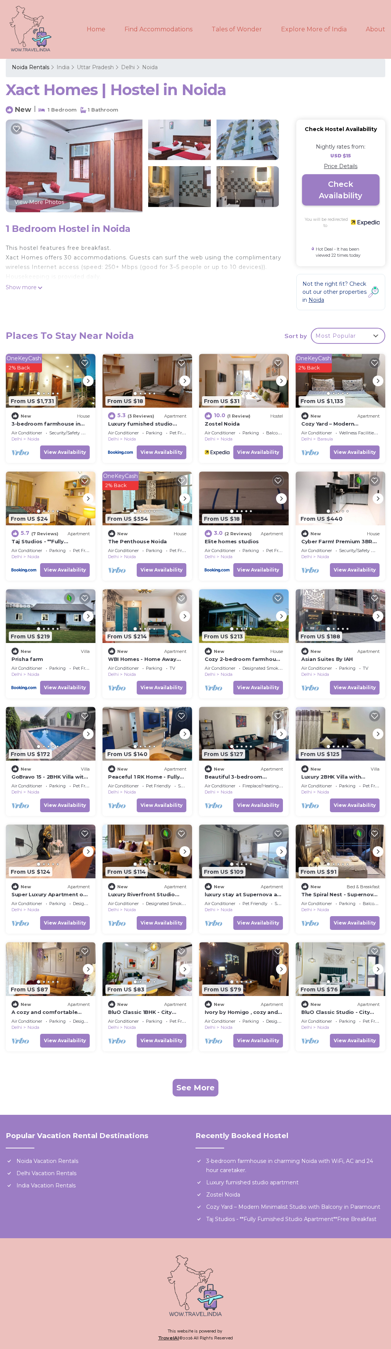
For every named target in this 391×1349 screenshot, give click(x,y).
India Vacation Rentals (46, 1185)
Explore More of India (314, 29)
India (63, 67)
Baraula (325, 439)
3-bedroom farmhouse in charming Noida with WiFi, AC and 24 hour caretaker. (289, 1166)
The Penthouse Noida (137, 541)
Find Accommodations (158, 29)
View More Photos (39, 202)
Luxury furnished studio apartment (252, 1182)
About (375, 29)
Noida (150, 67)
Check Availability (340, 190)
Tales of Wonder (237, 29)
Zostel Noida (222, 424)
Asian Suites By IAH (327, 659)
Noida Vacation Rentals (47, 1161)
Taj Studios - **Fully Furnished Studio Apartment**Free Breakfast (291, 1219)
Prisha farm (27, 659)
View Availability (65, 452)
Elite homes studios (232, 541)
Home (96, 29)
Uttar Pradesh (95, 67)
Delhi (128, 67)
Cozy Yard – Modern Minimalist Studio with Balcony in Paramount (293, 1206)
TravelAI (168, 1338)
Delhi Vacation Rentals (46, 1173)
